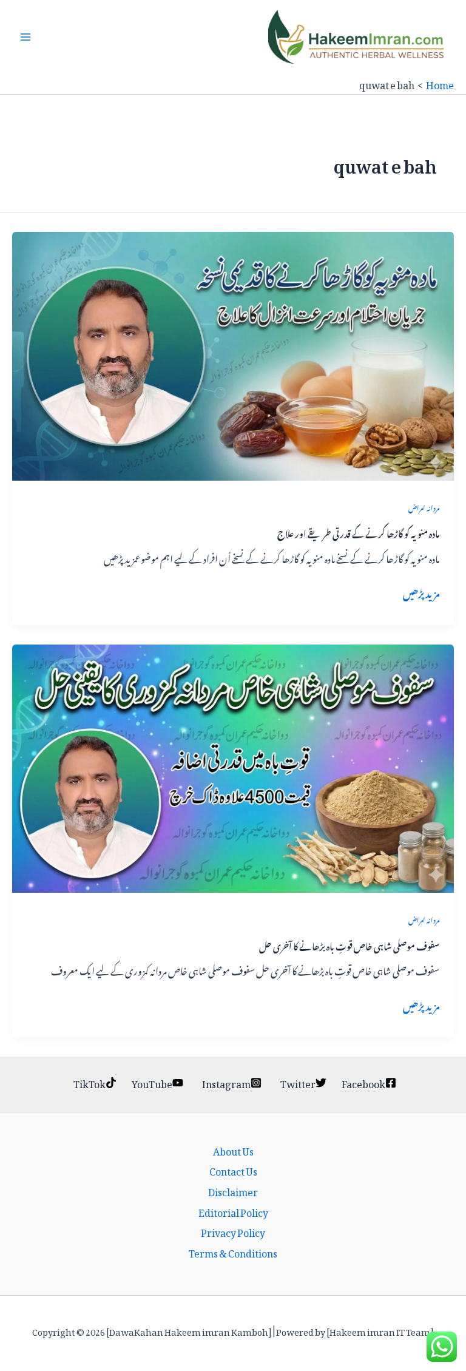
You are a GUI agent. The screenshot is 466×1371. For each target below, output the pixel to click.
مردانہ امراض (423, 506)
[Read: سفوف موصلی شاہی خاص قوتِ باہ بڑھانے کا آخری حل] (233, 765)
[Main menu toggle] (25, 37)
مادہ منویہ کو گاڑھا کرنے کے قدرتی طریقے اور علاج (358, 532)
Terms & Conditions (233, 1252)
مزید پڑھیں (421, 592)
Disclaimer (233, 1190)
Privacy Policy (233, 1231)
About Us (233, 1150)
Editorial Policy (233, 1211)
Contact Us (233, 1170)
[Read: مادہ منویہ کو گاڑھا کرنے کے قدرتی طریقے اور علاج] (233, 352)
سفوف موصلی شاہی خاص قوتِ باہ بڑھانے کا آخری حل (349, 944)
